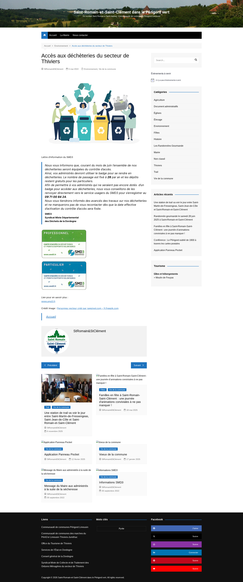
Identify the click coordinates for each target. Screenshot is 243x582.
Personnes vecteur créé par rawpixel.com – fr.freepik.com (88, 308)
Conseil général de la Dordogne (57, 556)
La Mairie (64, 35)
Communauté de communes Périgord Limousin (64, 527)
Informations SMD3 (111, 482)
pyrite (121, 528)
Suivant (137, 365)
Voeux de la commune (113, 454)
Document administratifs (166, 106)
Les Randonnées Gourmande (168, 146)
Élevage (158, 119)
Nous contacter (80, 35)
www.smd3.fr (48, 301)
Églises (157, 113)
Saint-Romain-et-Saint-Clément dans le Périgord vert (121, 12)
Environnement (90, 69)
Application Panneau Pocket (61, 454)
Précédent (52, 365)
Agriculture (159, 100)
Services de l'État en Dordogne (56, 550)
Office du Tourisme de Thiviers (56, 543)
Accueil (53, 35)
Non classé (159, 159)
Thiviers (158, 165)
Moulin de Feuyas (165, 277)
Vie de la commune (107, 69)
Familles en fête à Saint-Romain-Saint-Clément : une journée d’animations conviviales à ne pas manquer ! (173, 230)
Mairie (157, 152)
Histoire (158, 139)
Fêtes (103, 390)
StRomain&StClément (53, 69)
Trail (47, 407)
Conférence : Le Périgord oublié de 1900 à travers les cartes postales (175, 242)
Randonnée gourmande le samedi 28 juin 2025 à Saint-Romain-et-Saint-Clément (174, 218)
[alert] (176, 80)
